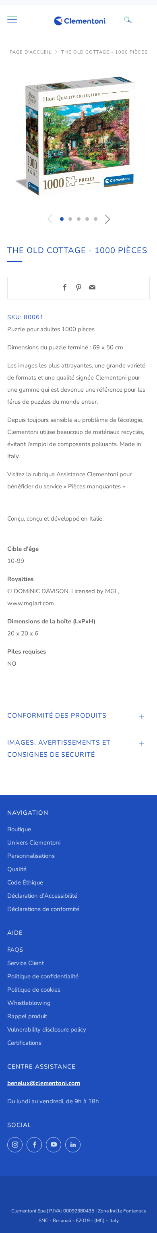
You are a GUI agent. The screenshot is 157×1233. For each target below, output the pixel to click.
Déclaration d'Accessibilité (42, 896)
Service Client (25, 963)
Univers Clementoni (33, 843)
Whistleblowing (29, 1003)
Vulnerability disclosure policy (46, 1029)
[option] (78, 136)
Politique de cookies (33, 990)
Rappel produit (27, 1016)
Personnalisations (31, 856)
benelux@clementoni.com (43, 1083)
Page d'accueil (31, 52)
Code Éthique (25, 882)
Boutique (19, 829)
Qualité (17, 869)
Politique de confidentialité (42, 976)
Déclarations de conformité (43, 909)
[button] (62, 219)
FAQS (15, 950)
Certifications (24, 1043)
